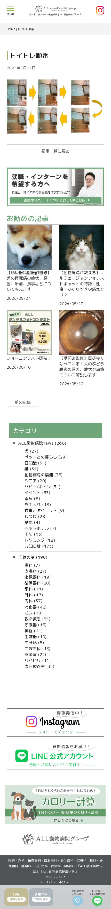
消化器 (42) (36, 607)
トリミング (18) (40, 540)
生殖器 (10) (36, 636)
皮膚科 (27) (36, 571)
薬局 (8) (33, 498)
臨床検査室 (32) (40, 666)
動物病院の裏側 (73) (44, 474)
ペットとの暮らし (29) (46, 457)
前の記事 (23, 402)
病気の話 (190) (33, 557)
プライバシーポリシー (55, 882)
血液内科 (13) (38, 648)
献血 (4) (33, 522)
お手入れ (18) (38, 504)
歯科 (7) (32, 565)
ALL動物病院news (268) (42, 443)
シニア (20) (36, 480)
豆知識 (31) (36, 462)
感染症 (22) (35, 654)
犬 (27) (32, 451)
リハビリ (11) (38, 660)
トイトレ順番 (26, 29)
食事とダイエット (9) (45, 510)
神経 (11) (34, 630)
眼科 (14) (34, 588)
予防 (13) (34, 534)
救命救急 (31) (38, 618)
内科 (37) (34, 600)
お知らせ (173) (39, 546)
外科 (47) (34, 594)
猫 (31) (32, 468)
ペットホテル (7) (41, 528)
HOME (11, 29)
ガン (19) (34, 612)
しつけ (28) (36, 516)
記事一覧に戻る (55, 151)
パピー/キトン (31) (43, 486)
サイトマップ (55, 877)
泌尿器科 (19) (38, 577)
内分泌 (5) (34, 642)
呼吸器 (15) (36, 624)
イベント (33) (38, 492)
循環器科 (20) (38, 583)
